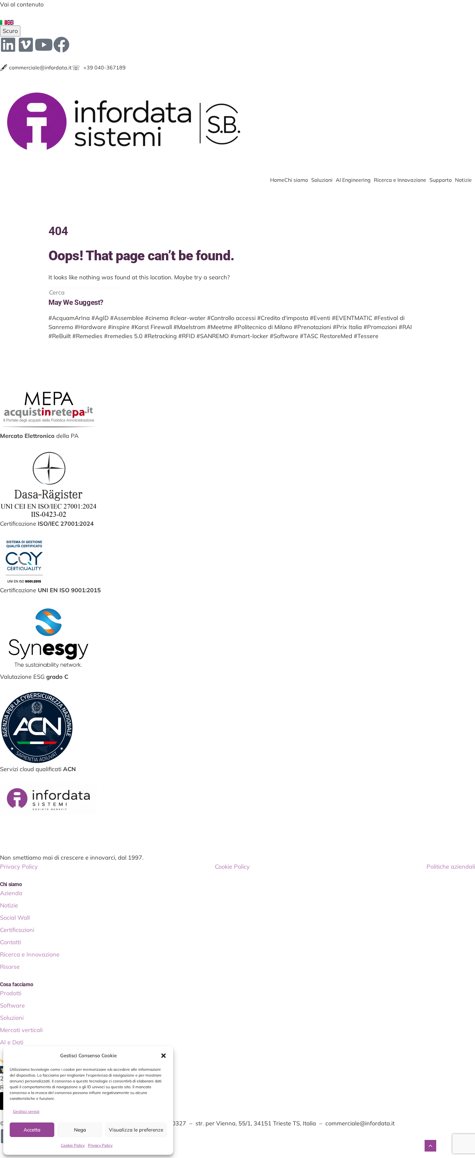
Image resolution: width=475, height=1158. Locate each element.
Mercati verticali (21, 1030)
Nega (80, 1130)
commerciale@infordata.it (36, 67)
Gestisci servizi (26, 1111)
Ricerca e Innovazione (400, 179)
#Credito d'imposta (282, 318)
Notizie (463, 179)
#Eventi (320, 318)
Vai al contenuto (22, 4)
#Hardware (90, 327)
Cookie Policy (73, 1145)
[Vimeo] (26, 44)
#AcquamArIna (69, 318)
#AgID (100, 318)
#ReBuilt (59, 336)
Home (277, 179)
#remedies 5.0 (123, 336)
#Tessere (366, 336)
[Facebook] (61, 44)
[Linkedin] (8, 44)
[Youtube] (44, 44)
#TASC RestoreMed (326, 336)
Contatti (10, 942)
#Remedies (87, 336)
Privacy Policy (100, 1145)
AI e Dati (11, 1042)
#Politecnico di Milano (263, 327)
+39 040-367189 (99, 67)
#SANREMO (212, 336)
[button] (163, 1055)
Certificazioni (17, 930)
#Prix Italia (347, 327)
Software (12, 1005)
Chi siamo (296, 179)
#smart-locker (249, 336)
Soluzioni (321, 179)
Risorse (10, 966)
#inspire (119, 327)
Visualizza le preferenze (136, 1130)
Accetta (32, 1130)
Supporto (440, 179)
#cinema (156, 318)
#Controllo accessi (231, 318)
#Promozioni (380, 327)
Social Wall (15, 917)
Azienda (11, 893)
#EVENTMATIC (352, 318)
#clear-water (188, 318)
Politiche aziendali (451, 866)
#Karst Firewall (151, 327)
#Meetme (219, 327)
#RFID (186, 336)
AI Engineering (353, 179)
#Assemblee (126, 318)
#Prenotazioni (312, 327)
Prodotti (10, 993)
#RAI (405, 327)
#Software (284, 336)
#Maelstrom (190, 327)
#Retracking (160, 336)
